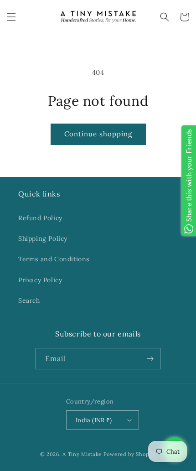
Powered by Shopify (129, 454)
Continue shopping (98, 133)
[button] (11, 17)
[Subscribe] (150, 358)
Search (29, 300)
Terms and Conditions (53, 259)
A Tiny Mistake (82, 454)
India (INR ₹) (94, 420)
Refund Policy (40, 218)
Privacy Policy (40, 280)
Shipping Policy (42, 238)
